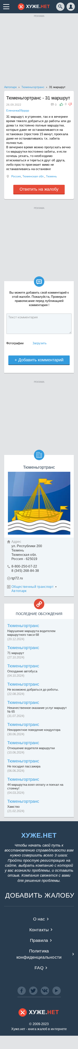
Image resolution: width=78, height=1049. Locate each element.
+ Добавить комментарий (39, 360)
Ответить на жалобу (39, 189)
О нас (39, 919)
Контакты (39, 929)
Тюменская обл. (33, 176)
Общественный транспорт (32, 586)
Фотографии (15, 343)
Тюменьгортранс (23, 625)
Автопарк (19, 591)
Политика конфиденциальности (39, 954)
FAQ (39, 967)
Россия (16, 176)
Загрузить (39, 343)
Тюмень (51, 176)
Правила (39, 940)
